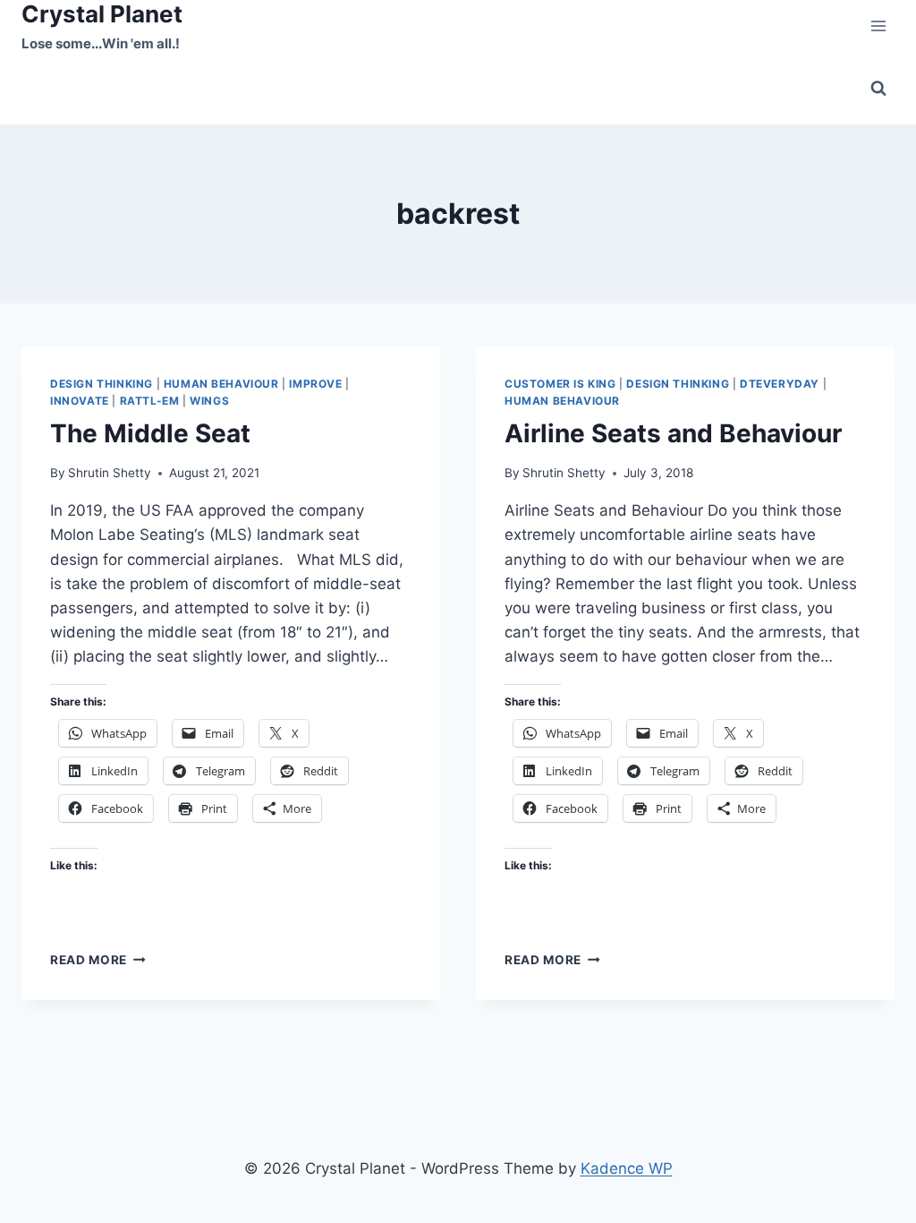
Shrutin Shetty (109, 473)
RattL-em (150, 400)
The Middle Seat (150, 433)
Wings (209, 400)
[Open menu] (878, 26)
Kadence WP (627, 1168)
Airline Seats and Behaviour (673, 433)
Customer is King (560, 383)
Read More (98, 960)
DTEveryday (779, 383)
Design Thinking (101, 383)
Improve (315, 383)
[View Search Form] (878, 89)
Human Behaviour (221, 383)
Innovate (79, 400)
